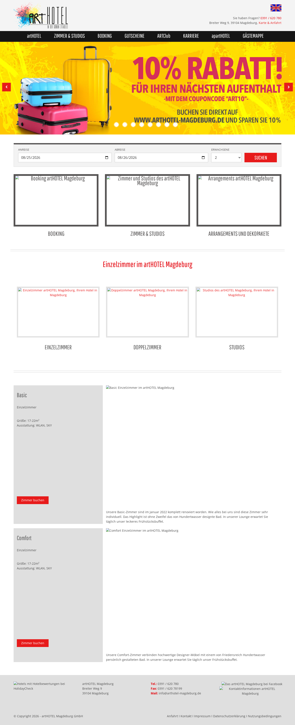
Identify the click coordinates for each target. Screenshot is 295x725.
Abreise (120, 149)
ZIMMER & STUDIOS (147, 233)
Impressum (202, 716)
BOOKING (105, 36)
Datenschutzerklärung (229, 716)
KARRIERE (191, 36)
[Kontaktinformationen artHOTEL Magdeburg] (250, 691)
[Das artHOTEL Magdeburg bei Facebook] (252, 684)
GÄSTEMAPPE (253, 36)
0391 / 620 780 (168, 684)
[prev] (6, 87)
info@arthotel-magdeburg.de (180, 693)
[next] (288, 87)
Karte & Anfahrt (270, 23)
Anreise (23, 149)
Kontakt (186, 716)
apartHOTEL (221, 36)
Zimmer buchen (32, 500)
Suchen (260, 158)
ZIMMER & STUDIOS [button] (69, 36)
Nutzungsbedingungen (264, 716)
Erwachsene (220, 149)
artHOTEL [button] (34, 36)
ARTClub (163, 36)
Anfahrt (172, 716)
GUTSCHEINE (134, 36)
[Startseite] (79, 15)
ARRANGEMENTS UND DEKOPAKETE (238, 233)
